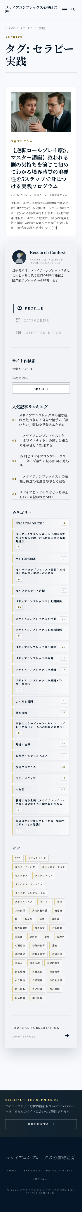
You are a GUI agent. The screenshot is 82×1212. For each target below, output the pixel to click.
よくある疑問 (24, 701)
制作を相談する (41, 1124)
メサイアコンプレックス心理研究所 (31, 9)
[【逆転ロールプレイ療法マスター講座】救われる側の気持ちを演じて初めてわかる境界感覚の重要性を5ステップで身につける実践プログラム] (41, 112)
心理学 (61, 936)
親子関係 (37, 997)
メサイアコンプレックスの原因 (36, 669)
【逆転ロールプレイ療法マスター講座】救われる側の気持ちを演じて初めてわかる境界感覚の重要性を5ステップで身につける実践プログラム (39, 168)
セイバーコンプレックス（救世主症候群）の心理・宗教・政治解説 (41, 571)
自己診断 (20, 989)
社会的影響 (53, 962)
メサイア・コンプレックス (30, 893)
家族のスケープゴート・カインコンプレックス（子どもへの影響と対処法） (41, 725)
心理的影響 (38, 945)
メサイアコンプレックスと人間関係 (39, 601)
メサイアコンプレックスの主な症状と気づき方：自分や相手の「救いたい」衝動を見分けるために (43, 420)
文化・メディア (26, 778)
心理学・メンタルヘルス (32, 755)
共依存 (28, 919)
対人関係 (57, 928)
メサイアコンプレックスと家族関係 (39, 629)
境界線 (55, 919)
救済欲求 (57, 954)
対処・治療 (23, 744)
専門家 (33, 936)
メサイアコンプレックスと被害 (36, 647)
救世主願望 (38, 954)
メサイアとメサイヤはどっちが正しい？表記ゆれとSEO (43, 494)
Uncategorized (30, 523)
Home (10, 28)
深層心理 (35, 962)
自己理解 (37, 980)
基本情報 (22, 712)
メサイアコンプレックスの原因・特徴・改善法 (39, 682)
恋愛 (54, 945)
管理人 (38, 195)
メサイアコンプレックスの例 (34, 658)
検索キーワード (22, 368)
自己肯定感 (56, 980)
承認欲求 (20, 954)
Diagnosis (31, 1170)
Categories (32, 320)
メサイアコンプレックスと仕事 (36, 618)
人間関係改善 (40, 910)
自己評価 (37, 989)
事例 (59, 901)
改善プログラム (58, 195)
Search (41, 389)
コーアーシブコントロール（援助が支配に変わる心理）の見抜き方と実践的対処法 (41, 537)
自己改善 (55, 971)
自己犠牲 (20, 980)
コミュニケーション (53, 866)
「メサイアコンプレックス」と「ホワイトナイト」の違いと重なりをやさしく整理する (43, 440)
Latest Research (39, 333)
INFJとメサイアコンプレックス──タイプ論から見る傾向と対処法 (44, 461)
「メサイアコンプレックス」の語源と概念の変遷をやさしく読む (43, 478)
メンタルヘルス (24, 901)
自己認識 (55, 989)
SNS (18, 858)
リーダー (45, 901)
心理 (47, 936)
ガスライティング (25, 866)
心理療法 (20, 945)
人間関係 (20, 910)
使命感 (58, 910)
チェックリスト (44, 875)
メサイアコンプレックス (29, 884)
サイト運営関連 (26, 558)
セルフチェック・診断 (30, 590)
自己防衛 (20, 997)
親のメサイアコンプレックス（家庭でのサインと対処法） (40, 822)
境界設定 (40, 928)
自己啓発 (20, 971)
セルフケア (21, 875)
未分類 (20, 789)
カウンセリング (37, 858)
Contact (41, 1178)
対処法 (19, 936)
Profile (30, 308)
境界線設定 (21, 928)
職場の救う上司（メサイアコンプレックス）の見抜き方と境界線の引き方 (40, 802)
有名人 (19, 962)
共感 (42, 919)
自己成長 (37, 971)
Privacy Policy (60, 1170)
